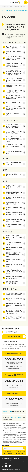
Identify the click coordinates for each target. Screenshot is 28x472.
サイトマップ (4, 463)
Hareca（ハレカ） (7, 411)
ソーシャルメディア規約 (20, 461)
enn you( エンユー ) (16, 417)
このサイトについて (14, 458)
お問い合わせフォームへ (14, 336)
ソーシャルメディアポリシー (8, 461)
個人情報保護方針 (6, 458)
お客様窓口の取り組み (7, 6)
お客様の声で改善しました (20, 6)
